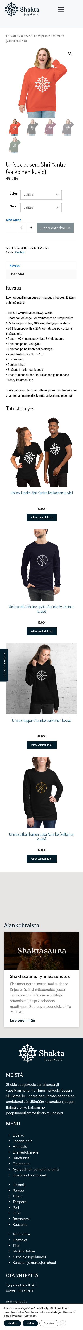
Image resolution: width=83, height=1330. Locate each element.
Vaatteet (24, 36)
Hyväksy (12, 1323)
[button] (61, 9)
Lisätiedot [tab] (17, 274)
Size (13, 206)
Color (13, 193)
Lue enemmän (22, 1020)
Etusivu (11, 36)
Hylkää (30, 1323)
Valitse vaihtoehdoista (42, 517)
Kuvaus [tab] (15, 265)
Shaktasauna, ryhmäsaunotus (40, 976)
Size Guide (13, 220)
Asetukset (30, 1316)
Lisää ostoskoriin (55, 227)
